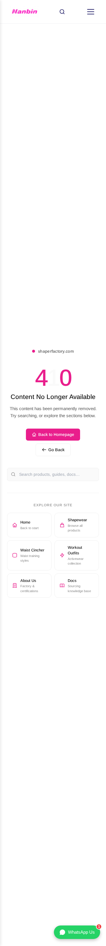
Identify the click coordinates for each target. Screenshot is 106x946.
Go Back (56, 449)
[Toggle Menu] (91, 12)
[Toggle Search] (62, 12)
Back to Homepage (56, 434)
